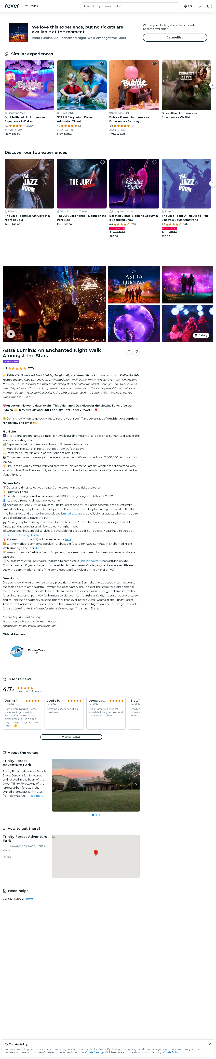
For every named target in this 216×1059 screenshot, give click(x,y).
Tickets (178, 362)
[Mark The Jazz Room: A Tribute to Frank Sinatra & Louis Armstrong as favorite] (207, 162)
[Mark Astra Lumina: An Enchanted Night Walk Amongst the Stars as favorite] (136, 351)
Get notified (175, 37)
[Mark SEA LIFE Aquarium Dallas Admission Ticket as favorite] (102, 64)
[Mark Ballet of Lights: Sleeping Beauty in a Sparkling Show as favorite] (155, 162)
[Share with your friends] (129, 351)
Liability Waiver (90, 561)
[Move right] (212, 85)
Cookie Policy (171, 1052)
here (68, 539)
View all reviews (71, 737)
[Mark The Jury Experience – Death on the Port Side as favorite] (102, 162)
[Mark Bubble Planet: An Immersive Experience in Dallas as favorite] (50, 64)
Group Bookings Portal (23, 535)
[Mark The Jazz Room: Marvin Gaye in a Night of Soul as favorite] (50, 162)
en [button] (190, 6)
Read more (35, 795)
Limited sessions (71, 513)
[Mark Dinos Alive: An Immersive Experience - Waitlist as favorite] (207, 64)
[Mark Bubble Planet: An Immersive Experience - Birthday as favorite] (155, 64)
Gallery (203, 335)
